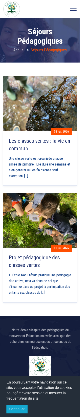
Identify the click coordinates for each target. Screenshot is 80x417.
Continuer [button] (16, 409)
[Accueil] (11, 9)
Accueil (19, 50)
